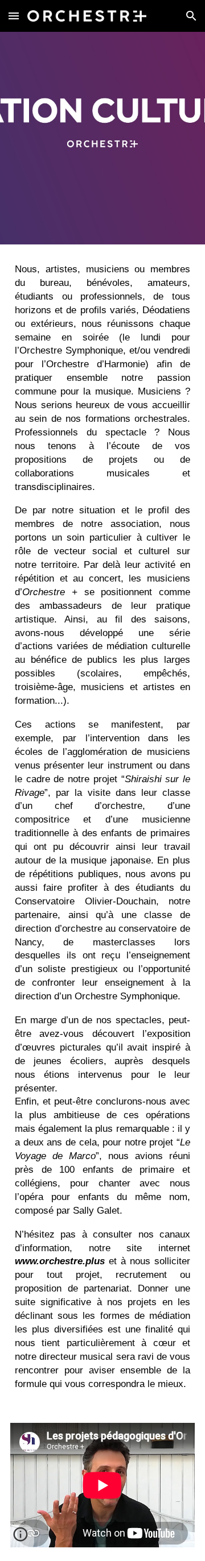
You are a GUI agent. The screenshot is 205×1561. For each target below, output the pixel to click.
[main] (102, 827)
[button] (13, 15)
